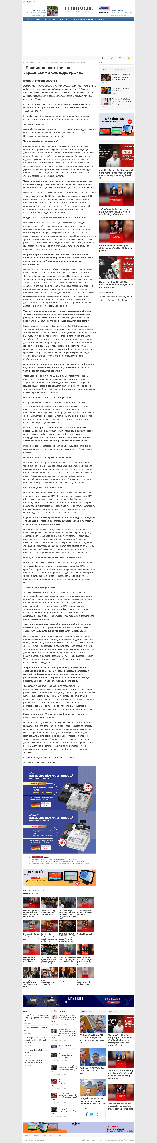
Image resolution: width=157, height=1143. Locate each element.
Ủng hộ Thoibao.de (65, 1045)
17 (36, 62)
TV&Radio (74, 19)
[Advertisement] (78, 39)
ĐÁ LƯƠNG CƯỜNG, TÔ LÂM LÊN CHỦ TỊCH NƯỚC (92, 1070)
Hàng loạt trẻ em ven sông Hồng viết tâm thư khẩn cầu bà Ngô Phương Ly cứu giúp (64, 1083)
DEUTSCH (37, 58)
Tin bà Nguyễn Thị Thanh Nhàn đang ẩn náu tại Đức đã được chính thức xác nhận (63, 1018)
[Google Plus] (98, 1115)
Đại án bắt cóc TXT (119, 10)
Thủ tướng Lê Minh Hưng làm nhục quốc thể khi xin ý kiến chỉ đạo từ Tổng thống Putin (114, 212)
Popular (110, 69)
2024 (29, 62)
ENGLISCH (28, 58)
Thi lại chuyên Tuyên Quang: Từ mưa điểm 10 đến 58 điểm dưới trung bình (35, 1040)
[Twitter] (93, 1115)
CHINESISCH (57, 58)
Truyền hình (86, 1011)
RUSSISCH (46, 58)
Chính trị (39, 19)
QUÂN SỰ (60, 1135)
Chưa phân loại (44, 62)
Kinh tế (47, 19)
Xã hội (55, 19)
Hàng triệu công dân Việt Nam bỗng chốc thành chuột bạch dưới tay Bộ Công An (116, 284)
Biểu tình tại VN (39, 10)
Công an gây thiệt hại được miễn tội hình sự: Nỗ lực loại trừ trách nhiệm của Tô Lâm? (64, 1111)
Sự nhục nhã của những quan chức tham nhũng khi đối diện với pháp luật (116, 248)
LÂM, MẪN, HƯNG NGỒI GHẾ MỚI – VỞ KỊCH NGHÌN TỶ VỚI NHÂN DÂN (92, 1101)
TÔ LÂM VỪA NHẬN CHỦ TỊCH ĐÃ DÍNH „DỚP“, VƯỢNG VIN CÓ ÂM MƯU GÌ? (92, 1039)
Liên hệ (82, 19)
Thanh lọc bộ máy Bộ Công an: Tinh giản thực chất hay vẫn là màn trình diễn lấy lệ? (64, 1069)
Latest (103, 69)
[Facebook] (88, 1115)
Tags (125, 69)
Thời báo (30, 1140)
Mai (33, 62)
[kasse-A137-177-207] (59, 867)
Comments (118, 69)
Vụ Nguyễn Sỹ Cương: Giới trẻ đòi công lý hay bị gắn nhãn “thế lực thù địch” (36, 1017)
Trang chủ (29, 19)
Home (25, 62)
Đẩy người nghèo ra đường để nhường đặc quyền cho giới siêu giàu (68, 1056)
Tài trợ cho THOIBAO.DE (96, 19)
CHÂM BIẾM (104, 141)
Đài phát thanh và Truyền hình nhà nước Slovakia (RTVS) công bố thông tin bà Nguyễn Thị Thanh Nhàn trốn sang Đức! (63, 1033)
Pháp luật (64, 19)
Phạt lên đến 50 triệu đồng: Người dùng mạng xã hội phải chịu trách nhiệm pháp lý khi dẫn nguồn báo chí (116, 174)
